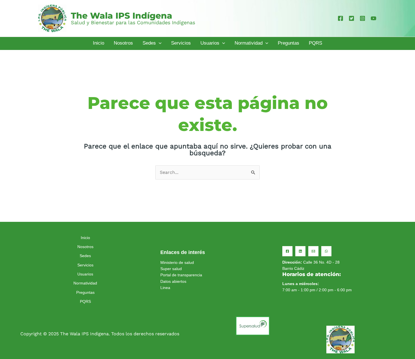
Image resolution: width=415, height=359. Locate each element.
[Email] (313, 251)
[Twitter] (351, 18)
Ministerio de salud (177, 262)
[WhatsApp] (326, 251)
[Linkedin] (300, 251)
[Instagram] (362, 18)
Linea (165, 287)
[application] (158, 43)
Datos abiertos (173, 281)
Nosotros (85, 246)
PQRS (85, 301)
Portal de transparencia (181, 275)
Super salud (171, 268)
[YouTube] (373, 18)
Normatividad (85, 283)
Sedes (85, 255)
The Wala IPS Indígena (121, 15)
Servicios (85, 265)
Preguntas (85, 292)
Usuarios (85, 274)
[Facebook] (340, 18)
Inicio (85, 237)
